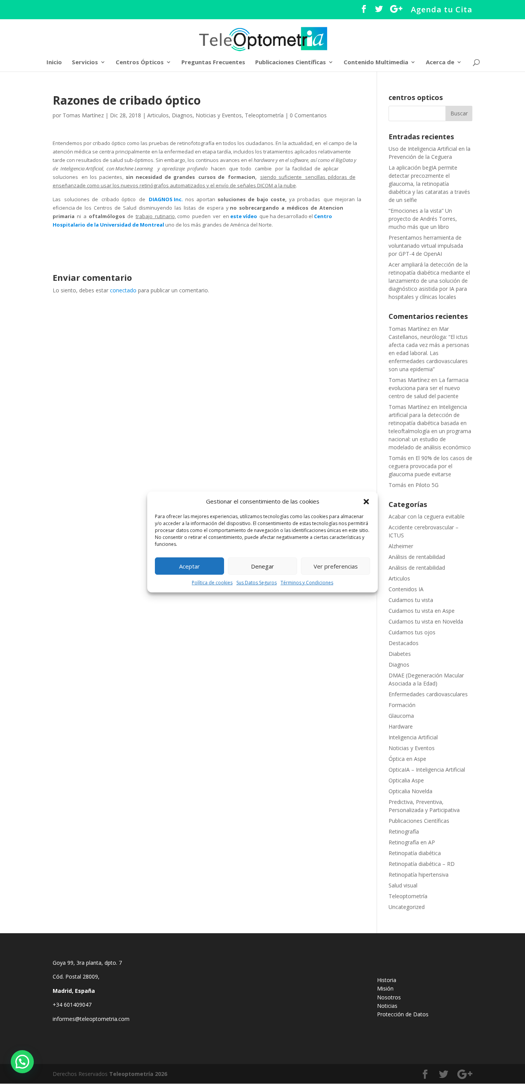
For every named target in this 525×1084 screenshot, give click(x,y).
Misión (385, 988)
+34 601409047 (73, 1004)
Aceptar (189, 566)
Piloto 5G (427, 485)
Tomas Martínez (83, 115)
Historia (386, 980)
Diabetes (400, 653)
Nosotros (389, 997)
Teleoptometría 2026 (138, 1073)
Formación (402, 705)
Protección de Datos (403, 1014)
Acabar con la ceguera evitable (427, 516)
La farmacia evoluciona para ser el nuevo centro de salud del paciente (429, 388)
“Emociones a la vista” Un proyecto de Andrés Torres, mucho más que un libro (423, 218)
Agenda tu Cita (441, 10)
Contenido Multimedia (376, 62)
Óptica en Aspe (407, 758)
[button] (366, 501)
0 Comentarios (308, 115)
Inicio (54, 62)
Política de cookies (212, 582)
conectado (123, 290)
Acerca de (440, 62)
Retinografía (404, 831)
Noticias (387, 1005)
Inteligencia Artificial (413, 737)
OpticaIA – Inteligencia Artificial (427, 769)
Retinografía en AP (412, 842)
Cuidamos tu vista (411, 600)
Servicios (85, 62)
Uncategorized (407, 907)
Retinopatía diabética (415, 853)
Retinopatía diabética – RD (422, 863)
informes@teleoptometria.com (92, 1018)
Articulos (158, 115)
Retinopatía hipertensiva (419, 874)
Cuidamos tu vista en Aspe (422, 610)
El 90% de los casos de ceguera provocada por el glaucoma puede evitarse (430, 466)
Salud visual (403, 885)
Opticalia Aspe (406, 780)
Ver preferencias (336, 566)
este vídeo (243, 216)
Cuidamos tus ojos (412, 632)
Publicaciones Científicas (290, 62)
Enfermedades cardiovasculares (428, 694)
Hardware (401, 726)
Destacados (404, 643)
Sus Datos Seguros (256, 582)
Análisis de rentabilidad (417, 556)
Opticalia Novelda (410, 791)
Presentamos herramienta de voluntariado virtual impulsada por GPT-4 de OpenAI (426, 245)
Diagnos (182, 115)
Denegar (262, 566)
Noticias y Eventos (219, 115)
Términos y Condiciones (307, 582)
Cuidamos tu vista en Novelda (426, 621)
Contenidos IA (406, 589)
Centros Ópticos (140, 62)
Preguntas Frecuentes (213, 62)
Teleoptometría (264, 115)
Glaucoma (401, 715)
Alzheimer (401, 546)
